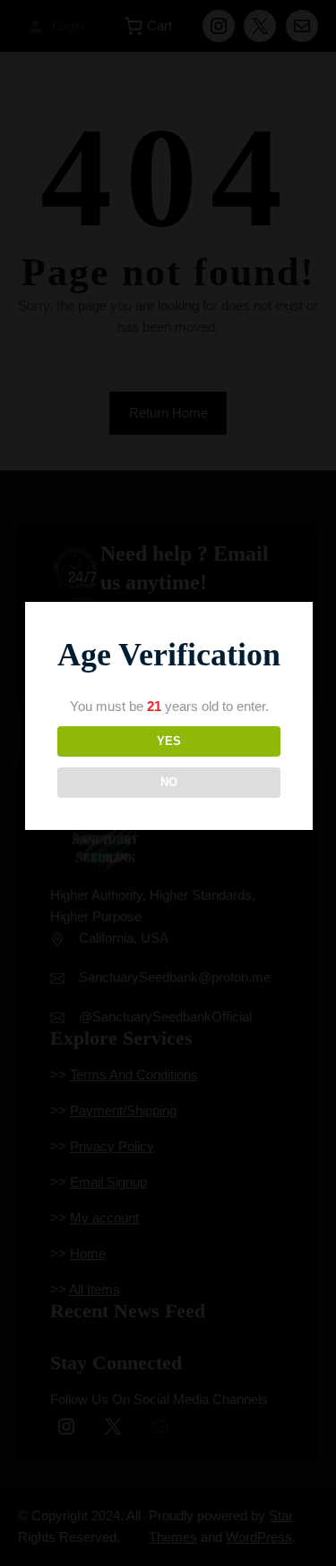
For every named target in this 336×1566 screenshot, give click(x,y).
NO (168, 782)
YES (169, 741)
